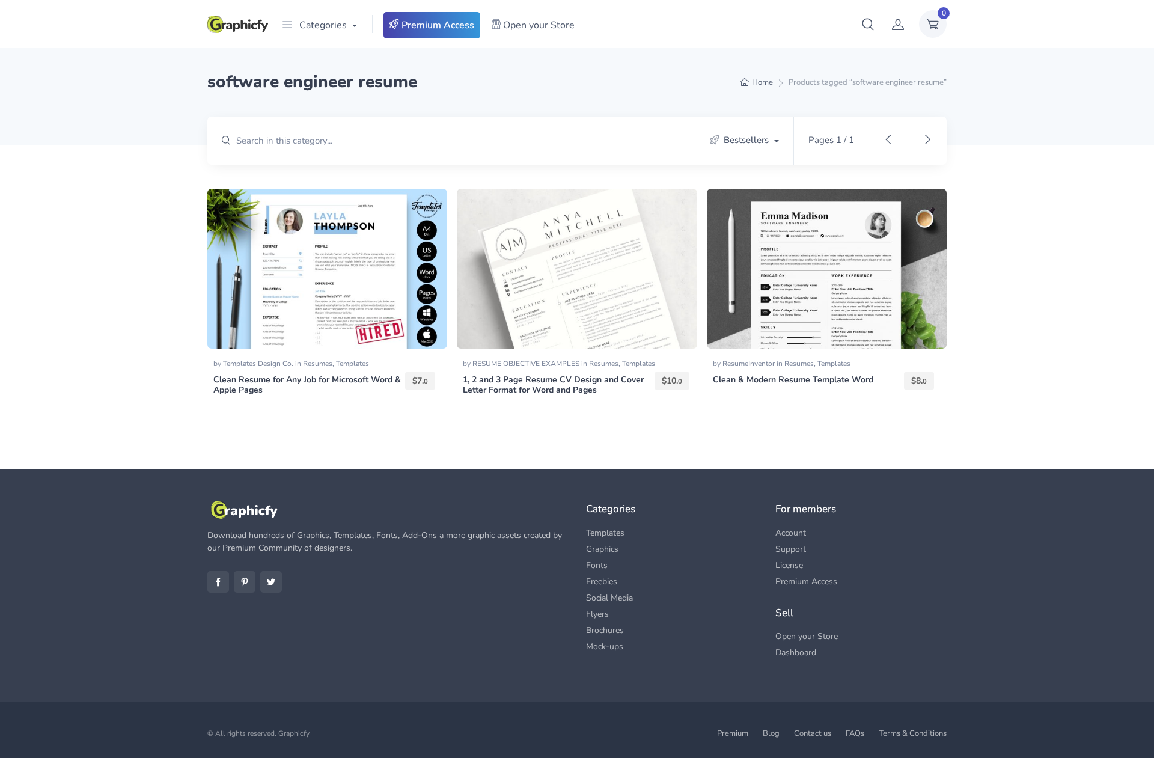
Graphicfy (294, 733)
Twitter (271, 582)
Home (762, 82)
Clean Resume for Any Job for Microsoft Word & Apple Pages (307, 385)
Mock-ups (604, 646)
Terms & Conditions (913, 733)
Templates (352, 363)
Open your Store (538, 25)
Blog (771, 733)
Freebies (601, 581)
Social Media (609, 598)
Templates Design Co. (259, 363)
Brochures (605, 630)
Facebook (218, 582)
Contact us (812, 733)
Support (790, 549)
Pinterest (244, 582)
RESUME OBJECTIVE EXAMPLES (526, 363)
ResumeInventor (749, 363)
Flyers (597, 614)
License (789, 565)
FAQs (855, 733)
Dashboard (795, 652)
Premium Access (436, 25)
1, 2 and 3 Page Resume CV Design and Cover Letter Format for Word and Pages (553, 385)
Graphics (602, 549)
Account (790, 533)
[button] (868, 24)
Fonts (597, 565)
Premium (732, 733)
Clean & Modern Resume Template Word (793, 379)
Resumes (317, 363)
